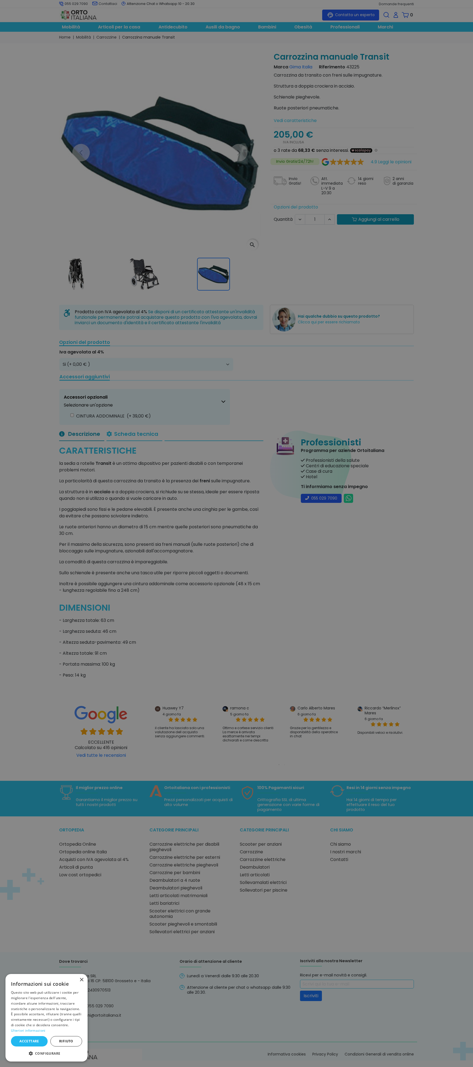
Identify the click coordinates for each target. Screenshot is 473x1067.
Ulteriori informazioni (28, 1030)
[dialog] (46, 1018)
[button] (46, 1053)
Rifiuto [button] (66, 1041)
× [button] (81, 980)
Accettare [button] (29, 1041)
